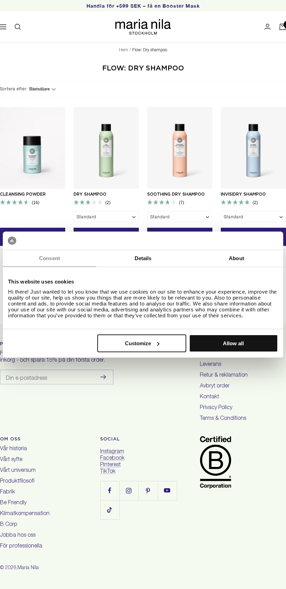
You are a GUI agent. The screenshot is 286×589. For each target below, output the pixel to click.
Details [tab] (143, 258)
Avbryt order (214, 386)
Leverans (210, 365)
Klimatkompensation (25, 514)
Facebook (112, 458)
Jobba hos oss (18, 535)
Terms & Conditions (223, 419)
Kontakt (209, 397)
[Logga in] (267, 27)
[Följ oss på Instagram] (128, 490)
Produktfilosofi (17, 481)
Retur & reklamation (224, 375)
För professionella (21, 546)
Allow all (233, 343)
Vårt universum (18, 471)
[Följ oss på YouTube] (167, 490)
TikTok (107, 472)
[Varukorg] (282, 27)
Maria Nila (28, 568)
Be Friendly (13, 503)
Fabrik (7, 492)
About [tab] (236, 258)
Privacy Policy (216, 408)
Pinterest (110, 465)
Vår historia (13, 449)
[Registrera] (103, 377)
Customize (138, 343)
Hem (123, 50)
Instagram (112, 452)
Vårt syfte (11, 460)
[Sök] (18, 27)
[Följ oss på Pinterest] (148, 490)
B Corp (8, 525)
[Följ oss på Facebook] (109, 490)
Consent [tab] (49, 258)
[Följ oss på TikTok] (109, 509)
